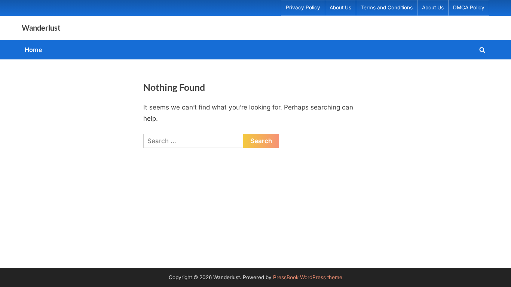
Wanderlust (41, 27)
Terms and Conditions (387, 7)
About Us (340, 7)
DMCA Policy (468, 7)
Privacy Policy (303, 7)
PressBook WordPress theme (307, 277)
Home (33, 49)
